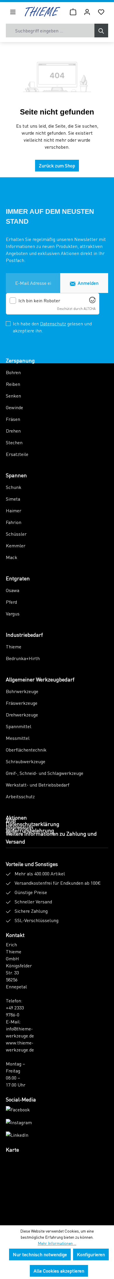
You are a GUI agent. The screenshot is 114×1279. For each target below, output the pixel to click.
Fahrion (13, 522)
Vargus (13, 613)
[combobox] (50, 30)
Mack (11, 557)
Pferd (11, 602)
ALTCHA (90, 308)
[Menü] (13, 12)
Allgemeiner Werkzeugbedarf (40, 679)
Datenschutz (53, 323)
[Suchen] (101, 30)
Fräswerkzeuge (21, 703)
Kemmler (15, 545)
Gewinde (14, 407)
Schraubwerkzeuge (25, 761)
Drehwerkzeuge (22, 714)
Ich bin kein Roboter (39, 300)
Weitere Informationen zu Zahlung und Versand (51, 837)
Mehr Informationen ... (57, 1243)
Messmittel (18, 738)
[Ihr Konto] (87, 12)
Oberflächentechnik (26, 750)
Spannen (16, 475)
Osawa (12, 590)
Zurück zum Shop (57, 165)
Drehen (13, 431)
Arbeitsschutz (20, 796)
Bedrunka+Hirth (23, 658)
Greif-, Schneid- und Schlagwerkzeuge (44, 773)
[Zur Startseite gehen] (42, 12)
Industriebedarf (24, 634)
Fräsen (13, 419)
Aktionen (16, 817)
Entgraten (18, 578)
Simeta (13, 499)
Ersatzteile (17, 454)
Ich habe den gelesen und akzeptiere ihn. (52, 327)
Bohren (13, 372)
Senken (13, 396)
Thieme (13, 646)
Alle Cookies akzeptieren (59, 1271)
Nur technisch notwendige (40, 1254)
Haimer (13, 510)
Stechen (14, 442)
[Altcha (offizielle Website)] (92, 301)
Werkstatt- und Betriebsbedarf (37, 785)
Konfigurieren (91, 1254)
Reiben (13, 384)
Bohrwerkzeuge (22, 691)
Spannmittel (18, 726)
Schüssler (16, 534)
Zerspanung (20, 360)
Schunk (13, 487)
